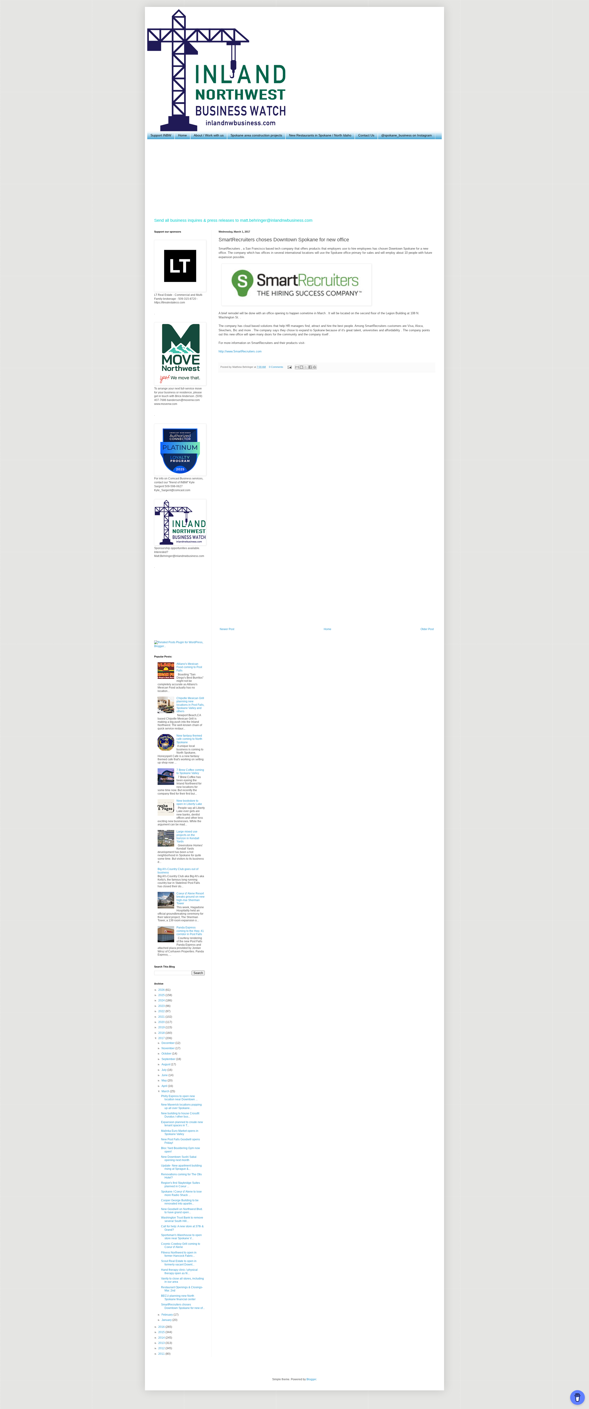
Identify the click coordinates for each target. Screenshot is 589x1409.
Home (182, 135)
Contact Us (366, 135)
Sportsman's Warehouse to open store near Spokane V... (181, 1236)
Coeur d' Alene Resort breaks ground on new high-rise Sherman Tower (190, 898)
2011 (161, 1353)
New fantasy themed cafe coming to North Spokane (189, 739)
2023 (161, 1006)
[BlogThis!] (301, 367)
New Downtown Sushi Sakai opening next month (178, 1158)
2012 (161, 1348)
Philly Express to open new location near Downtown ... (179, 1098)
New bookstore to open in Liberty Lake (189, 802)
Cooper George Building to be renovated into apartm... (180, 1202)
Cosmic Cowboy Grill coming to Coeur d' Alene (180, 1245)
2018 (161, 1032)
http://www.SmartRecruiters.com (240, 351)
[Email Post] (289, 367)
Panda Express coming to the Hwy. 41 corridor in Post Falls (190, 931)
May (164, 1080)
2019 (161, 1027)
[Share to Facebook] (310, 367)
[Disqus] (327, 439)
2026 (161, 989)
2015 (161, 1332)
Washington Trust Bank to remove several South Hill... (182, 1219)
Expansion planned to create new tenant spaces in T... (182, 1124)
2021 (161, 1016)
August (166, 1064)
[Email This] (297, 367)
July (164, 1070)
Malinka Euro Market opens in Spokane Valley (179, 1132)
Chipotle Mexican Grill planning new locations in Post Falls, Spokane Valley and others (190, 705)
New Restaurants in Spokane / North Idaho (320, 135)
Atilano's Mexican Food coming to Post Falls (189, 667)
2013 (161, 1343)
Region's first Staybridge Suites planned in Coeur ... (180, 1184)
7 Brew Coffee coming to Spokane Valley (190, 771)
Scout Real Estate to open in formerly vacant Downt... (178, 1262)
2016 (161, 1326)
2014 (161, 1337)
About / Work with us (209, 135)
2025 (161, 995)
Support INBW (160, 135)
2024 (161, 1000)
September (169, 1059)
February (167, 1314)
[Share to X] (305, 367)
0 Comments (276, 367)
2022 (161, 1011)
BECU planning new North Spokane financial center (178, 1297)
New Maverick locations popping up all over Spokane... (181, 1106)
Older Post (427, 629)
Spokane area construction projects (256, 135)
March (166, 1091)
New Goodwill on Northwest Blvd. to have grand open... (182, 1210)
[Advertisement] (292, 178)
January (167, 1320)
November (168, 1048)
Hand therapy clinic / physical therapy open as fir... (179, 1271)
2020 (161, 1022)
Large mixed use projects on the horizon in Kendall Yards (187, 836)
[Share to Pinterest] (314, 367)
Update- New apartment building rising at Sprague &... (181, 1167)
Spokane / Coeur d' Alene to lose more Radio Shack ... (181, 1193)
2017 (161, 1038)
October (167, 1053)
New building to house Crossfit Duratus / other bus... (180, 1115)
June (165, 1075)
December (168, 1043)
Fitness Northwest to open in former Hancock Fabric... (178, 1254)
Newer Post (227, 629)
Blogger (311, 1379)
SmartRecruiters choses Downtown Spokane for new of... (183, 1306)
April (165, 1086)
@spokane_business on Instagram (406, 135)
